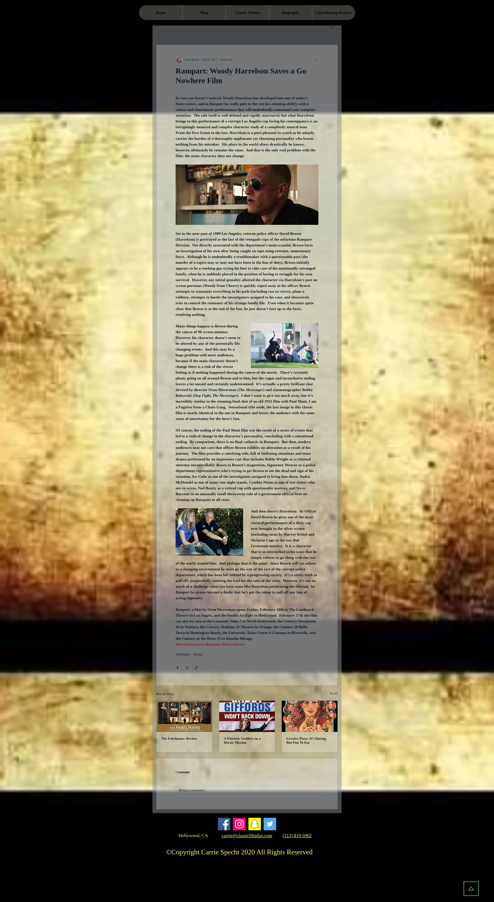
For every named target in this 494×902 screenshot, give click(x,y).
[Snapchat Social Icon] (254, 824)
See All (334, 693)
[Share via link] (196, 667)
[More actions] (316, 59)
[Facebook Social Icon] (224, 824)
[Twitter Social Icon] (270, 824)
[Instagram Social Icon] (239, 824)
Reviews (197, 654)
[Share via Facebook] (177, 667)
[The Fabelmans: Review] (184, 716)
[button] (333, 27)
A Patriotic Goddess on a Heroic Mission (242, 740)
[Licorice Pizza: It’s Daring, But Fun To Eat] (310, 716)
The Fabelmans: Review (179, 738)
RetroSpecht (183, 654)
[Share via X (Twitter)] (187, 667)
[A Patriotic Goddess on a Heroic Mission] (247, 716)
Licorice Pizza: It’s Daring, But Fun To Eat (306, 740)
